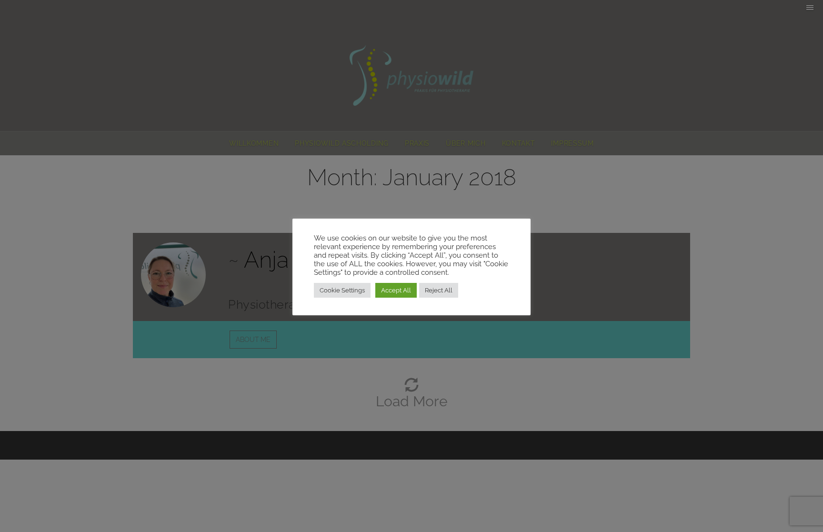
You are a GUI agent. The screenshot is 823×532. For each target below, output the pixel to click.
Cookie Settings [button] (342, 290)
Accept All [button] (396, 290)
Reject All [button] (438, 290)
